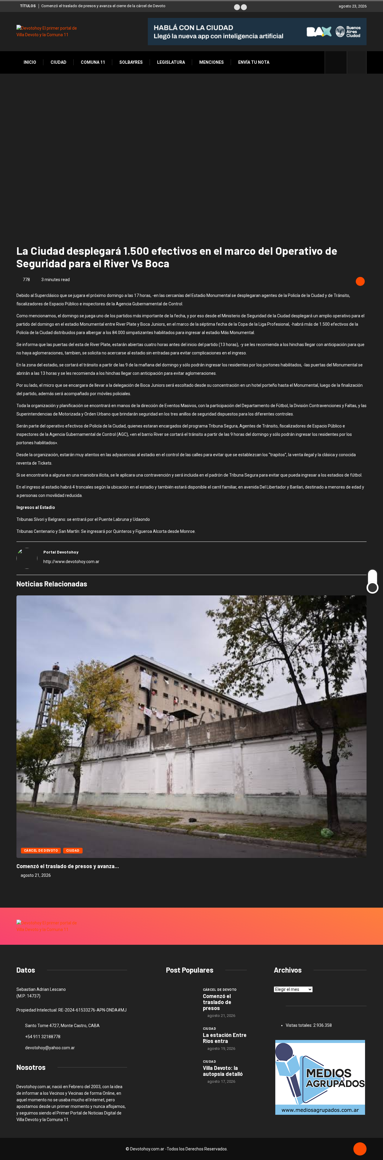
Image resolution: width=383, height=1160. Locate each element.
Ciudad (58, 62)
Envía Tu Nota (253, 62)
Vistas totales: (299, 1025)
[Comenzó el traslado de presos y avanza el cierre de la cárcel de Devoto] (181, 998)
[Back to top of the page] (360, 1149)
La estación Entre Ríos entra (225, 1038)
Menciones (211, 62)
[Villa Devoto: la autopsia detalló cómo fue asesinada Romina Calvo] (181, 1070)
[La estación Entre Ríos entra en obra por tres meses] (181, 1037)
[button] (237, 7)
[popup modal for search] (357, 62)
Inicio (30, 62)
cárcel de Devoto (41, 851)
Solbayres (131, 62)
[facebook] (339, 62)
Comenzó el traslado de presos (217, 1002)
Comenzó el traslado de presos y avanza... (67, 866)
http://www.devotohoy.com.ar (71, 561)
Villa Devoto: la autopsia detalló (223, 1071)
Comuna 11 (93, 62)
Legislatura (171, 62)
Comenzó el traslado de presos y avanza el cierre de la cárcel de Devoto (103, 6)
